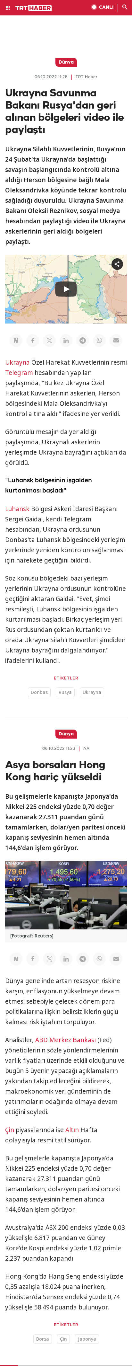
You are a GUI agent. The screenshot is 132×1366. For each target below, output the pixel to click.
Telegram (19, 372)
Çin (9, 1130)
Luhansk (17, 509)
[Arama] (125, 8)
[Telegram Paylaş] (82, 340)
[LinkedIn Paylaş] (66, 340)
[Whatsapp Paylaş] (99, 340)
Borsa (42, 1339)
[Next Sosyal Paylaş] (16, 340)
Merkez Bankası (72, 1040)
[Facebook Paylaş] (32, 340)
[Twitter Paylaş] (49, 340)
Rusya (65, 692)
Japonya (87, 1339)
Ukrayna (17, 362)
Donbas (39, 692)
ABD (41, 1040)
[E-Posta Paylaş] (116, 340)
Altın (72, 1130)
